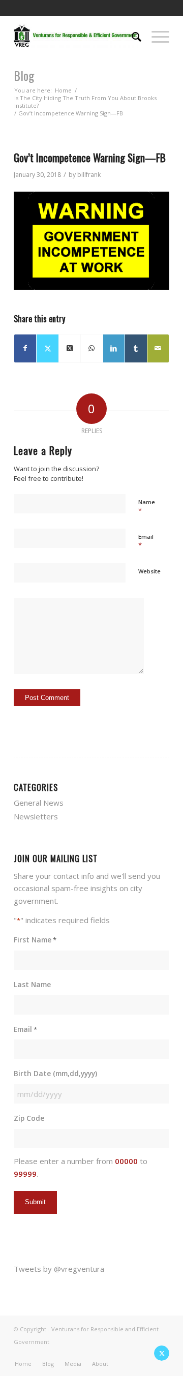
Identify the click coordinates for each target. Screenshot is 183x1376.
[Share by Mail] (158, 348)
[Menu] (155, 35)
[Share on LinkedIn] (114, 348)
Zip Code (29, 1118)
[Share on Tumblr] (135, 348)
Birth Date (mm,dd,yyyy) (55, 1073)
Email (146, 541)
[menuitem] (131, 35)
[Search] (131, 35)
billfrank (89, 174)
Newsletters (36, 816)
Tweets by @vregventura (59, 1269)
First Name (35, 939)
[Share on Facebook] (25, 348)
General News (39, 803)
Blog (24, 75)
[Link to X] (161, 1353)
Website (149, 571)
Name (146, 506)
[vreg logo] (76, 35)
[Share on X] (47, 348)
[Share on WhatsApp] (91, 348)
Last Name (32, 984)
